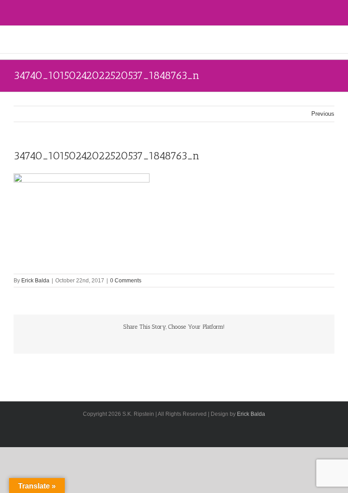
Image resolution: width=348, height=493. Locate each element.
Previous (322, 113)
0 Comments (125, 280)
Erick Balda (35, 280)
